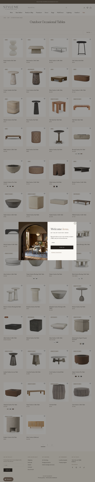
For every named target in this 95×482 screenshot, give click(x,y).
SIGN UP (62, 247)
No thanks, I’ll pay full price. (56, 252)
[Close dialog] (75, 223)
